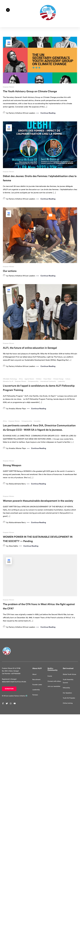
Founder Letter (37, 684)
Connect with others (54, 681)
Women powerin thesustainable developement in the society (38, 501)
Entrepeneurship (33, 381)
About (34, 674)
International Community (48, 381)
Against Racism (29, 379)
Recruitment (36, 679)
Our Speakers (67, 693)
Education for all (8, 381)
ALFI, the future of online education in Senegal (30, 348)
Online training (68, 703)
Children (38, 379)
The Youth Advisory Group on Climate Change (30, 91)
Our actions (9, 271)
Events (50, 676)
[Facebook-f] (3, 703)
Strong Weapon (12, 465)
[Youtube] (15, 703)
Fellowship (66, 687)
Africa (21, 379)
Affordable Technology (10, 379)
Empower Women (8, 87)
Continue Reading (47, 113)
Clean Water (47, 379)
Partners (35, 695)
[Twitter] (7, 703)
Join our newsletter (54, 686)
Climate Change (58, 379)
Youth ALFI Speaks (69, 698)
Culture (67, 379)
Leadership (61, 381)
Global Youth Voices (69, 674)
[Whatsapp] (11, 703)
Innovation (37, 421)
